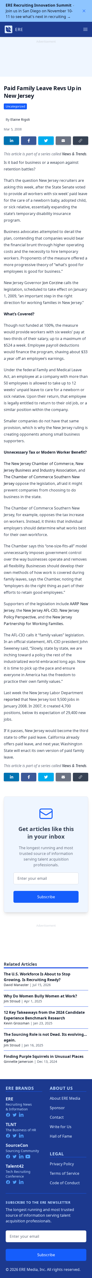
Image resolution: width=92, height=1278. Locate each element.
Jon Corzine (52, 282)
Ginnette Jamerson (18, 1061)
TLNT (11, 1124)
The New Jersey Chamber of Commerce (39, 463)
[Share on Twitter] (46, 140)
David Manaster (16, 985)
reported (12, 699)
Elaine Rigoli (20, 119)
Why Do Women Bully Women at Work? (40, 996)
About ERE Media (65, 1098)
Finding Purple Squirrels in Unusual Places (44, 1056)
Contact (57, 1117)
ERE (9, 1099)
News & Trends (74, 153)
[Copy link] (80, 140)
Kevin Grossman (16, 1023)
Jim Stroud (12, 1001)
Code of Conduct (65, 1182)
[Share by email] (63, 140)
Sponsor (57, 1107)
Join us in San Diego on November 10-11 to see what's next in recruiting (39, 11)
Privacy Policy (62, 1163)
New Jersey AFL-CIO (40, 610)
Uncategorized (15, 106)
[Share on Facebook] (28, 140)
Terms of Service (64, 1173)
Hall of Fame (61, 1136)
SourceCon (17, 1145)
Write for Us (60, 1126)
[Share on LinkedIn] (11, 140)
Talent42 (15, 1166)
